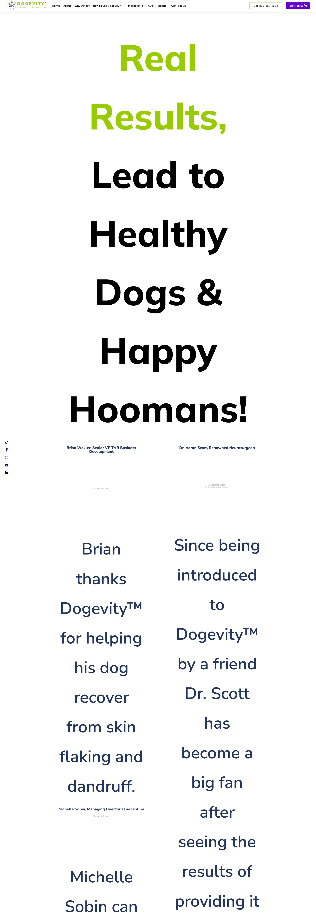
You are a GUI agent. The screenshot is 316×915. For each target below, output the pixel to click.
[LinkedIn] (6, 473)
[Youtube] (6, 465)
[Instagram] (6, 457)
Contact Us (178, 6)
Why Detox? (82, 6)
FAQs (150, 6)
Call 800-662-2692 (265, 6)
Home (56, 6)
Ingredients (135, 6)
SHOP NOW (296, 5)
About (67, 6)
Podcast (162, 6)
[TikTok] (6, 442)
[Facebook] (6, 450)
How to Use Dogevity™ (107, 6)
